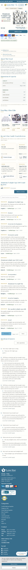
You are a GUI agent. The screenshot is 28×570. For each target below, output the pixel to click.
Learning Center (5, 515)
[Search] (16, 5)
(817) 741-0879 (11, 535)
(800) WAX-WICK (11, 531)
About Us (3, 523)
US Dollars (4, 540)
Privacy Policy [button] (14, 564)
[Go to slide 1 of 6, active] (17, 23)
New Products (4, 512)
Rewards (3, 519)
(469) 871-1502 (11, 533)
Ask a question (21, 343)
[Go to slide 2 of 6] (18, 23)
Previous (6, 333)
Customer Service (5, 517)
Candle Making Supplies (7, 506)
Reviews (18, 25)
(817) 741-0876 (11, 529)
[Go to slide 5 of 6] (21, 23)
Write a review (21, 192)
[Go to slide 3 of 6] (19, 23)
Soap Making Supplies (7, 510)
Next (23, 333)
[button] (26, 11)
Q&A (22, 25)
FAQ (2, 521)
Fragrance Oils (4, 508)
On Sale (3, 514)
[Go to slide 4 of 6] (20, 23)
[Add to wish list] (9, 115)
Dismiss (14, 567)
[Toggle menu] (2, 5)
